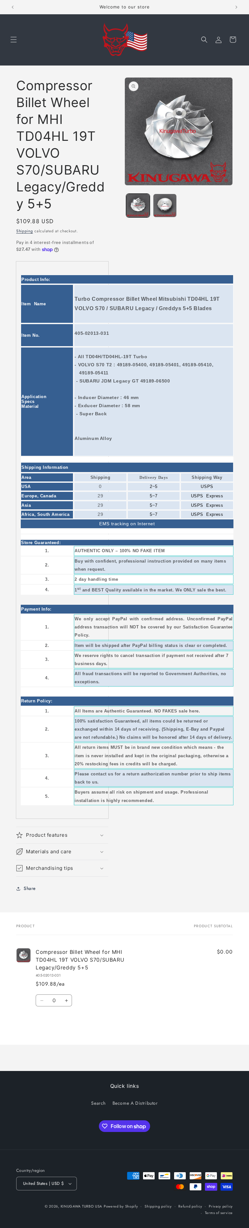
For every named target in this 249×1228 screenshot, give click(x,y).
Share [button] (30, 888)
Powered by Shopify (121, 1206)
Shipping (24, 231)
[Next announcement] (236, 7)
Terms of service (219, 1212)
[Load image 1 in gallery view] (138, 205)
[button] (13, 39)
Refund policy (190, 1206)
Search (98, 1103)
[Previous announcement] (13, 7)
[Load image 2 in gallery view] (165, 205)
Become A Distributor (135, 1103)
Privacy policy (221, 1206)
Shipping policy (158, 1206)
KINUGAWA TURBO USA (81, 1206)
